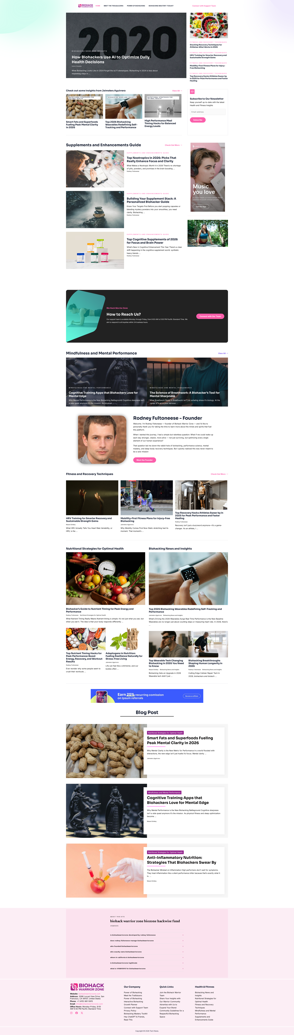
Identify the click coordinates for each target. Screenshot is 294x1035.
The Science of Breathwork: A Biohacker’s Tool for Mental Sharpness (185, 394)
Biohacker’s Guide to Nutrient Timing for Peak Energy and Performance (100, 610)
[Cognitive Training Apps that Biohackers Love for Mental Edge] (106, 810)
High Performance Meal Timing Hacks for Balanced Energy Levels (160, 123)
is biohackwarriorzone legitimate (123, 963)
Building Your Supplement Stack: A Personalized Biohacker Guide (151, 200)
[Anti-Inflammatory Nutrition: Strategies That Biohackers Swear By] (106, 870)
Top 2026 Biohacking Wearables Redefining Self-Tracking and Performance (121, 124)
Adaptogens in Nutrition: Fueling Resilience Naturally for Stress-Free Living (124, 656)
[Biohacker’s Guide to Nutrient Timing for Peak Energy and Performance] (105, 578)
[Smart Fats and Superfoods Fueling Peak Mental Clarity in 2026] (84, 106)
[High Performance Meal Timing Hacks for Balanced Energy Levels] (163, 106)
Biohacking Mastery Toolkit (135, 1013)
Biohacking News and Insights (89, 51)
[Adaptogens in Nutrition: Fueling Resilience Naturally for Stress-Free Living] (125, 639)
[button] (204, 6)
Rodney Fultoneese (133, 171)
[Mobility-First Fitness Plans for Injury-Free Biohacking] (147, 497)
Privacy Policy (130, 1010)
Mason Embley (71, 524)
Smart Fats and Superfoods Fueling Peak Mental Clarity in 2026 (82, 124)
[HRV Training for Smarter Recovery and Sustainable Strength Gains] (92, 497)
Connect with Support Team (136, 1007)
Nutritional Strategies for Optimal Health (93, 615)
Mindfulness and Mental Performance (164, 792)
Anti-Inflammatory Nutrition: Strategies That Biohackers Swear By (181, 860)
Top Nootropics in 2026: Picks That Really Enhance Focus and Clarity (151, 159)
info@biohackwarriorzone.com (89, 1004)
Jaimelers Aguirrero (127, 524)
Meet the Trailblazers (133, 995)
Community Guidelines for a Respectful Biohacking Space (172, 1013)
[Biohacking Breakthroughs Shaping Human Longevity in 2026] (208, 644)
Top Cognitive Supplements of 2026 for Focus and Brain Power (152, 241)
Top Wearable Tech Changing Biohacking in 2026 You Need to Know (166, 663)
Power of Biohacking (133, 992)
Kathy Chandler (77, 66)
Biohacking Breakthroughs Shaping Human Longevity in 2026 (205, 663)
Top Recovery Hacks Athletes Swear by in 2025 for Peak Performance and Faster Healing (209, 78)
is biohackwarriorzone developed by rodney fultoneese (133, 935)
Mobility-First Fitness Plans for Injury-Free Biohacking (207, 67)
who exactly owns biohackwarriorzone (126, 952)
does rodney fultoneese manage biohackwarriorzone (132, 941)
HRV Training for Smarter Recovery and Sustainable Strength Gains (208, 56)
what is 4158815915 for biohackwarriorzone (128, 968)
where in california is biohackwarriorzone (127, 957)
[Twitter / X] (82, 1013)
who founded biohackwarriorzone (124, 946)
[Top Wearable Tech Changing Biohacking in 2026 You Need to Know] (168, 644)
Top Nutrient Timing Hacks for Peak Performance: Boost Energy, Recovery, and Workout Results (84, 657)
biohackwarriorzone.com (89, 994)
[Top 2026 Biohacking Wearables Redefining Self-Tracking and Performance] (123, 106)
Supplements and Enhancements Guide (148, 153)
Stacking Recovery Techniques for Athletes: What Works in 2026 (206, 46)
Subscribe (197, 120)
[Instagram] (71, 1013)
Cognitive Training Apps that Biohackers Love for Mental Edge (103, 394)
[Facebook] (76, 1013)
